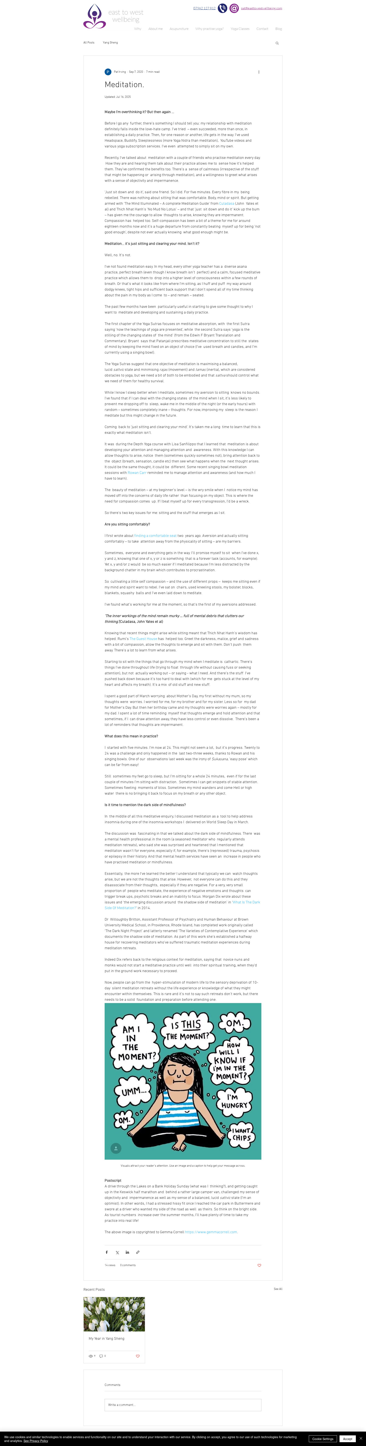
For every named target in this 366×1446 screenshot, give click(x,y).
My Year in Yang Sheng (106, 1339)
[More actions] (258, 71)
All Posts (88, 43)
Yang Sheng (110, 43)
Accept (347, 1439)
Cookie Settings (322, 1439)
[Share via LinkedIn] (127, 1252)
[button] (277, 43)
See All (278, 1289)
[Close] (360, 1439)
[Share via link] (138, 1252)
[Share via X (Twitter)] (117, 1252)
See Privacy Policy (36, 1441)
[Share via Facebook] (107, 1252)
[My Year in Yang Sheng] (114, 1314)
